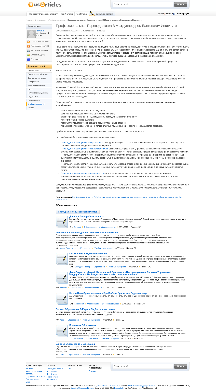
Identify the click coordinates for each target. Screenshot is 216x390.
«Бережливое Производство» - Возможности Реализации (87, 232)
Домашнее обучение (37, 78)
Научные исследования (38, 93)
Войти (161, 14)
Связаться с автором (40, 42)
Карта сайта (52, 380)
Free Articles (119, 388)
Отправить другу (38, 55)
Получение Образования (82, 325)
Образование (40, 20)
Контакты (30, 369)
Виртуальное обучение (38, 74)
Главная (29, 20)
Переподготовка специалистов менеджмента (82, 173)
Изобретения (33, 82)
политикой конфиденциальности (141, 386)
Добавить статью (104, 14)
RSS (70, 369)
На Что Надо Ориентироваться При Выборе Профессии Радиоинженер (108, 293)
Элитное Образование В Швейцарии (76, 344)
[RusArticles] (45, 7)
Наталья (40, 31)
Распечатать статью (39, 50)
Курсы (30, 89)
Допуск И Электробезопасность (86, 216)
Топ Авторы (67, 14)
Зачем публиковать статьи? (43, 14)
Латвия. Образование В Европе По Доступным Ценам (85, 309)
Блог (28, 382)
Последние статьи (55, 369)
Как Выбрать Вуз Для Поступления (88, 254)
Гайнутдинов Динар (82, 267)
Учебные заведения (56, 20)
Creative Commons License (82, 388)
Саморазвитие (34, 100)
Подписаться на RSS (40, 46)
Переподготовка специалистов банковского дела (84, 149)
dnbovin (63, 288)
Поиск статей (52, 377)
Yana (62, 320)
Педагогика (33, 97)
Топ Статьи (81, 14)
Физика (31, 108)
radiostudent (79, 304)
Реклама (92, 371)
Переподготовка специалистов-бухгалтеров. (82, 142)
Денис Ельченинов (68, 248)
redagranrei (78, 338)
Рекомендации (32, 379)
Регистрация (183, 14)
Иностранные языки (36, 85)
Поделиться (36, 59)
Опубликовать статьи (35, 376)
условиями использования (107, 386)
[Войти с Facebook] (174, 14)
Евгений (77, 227)
